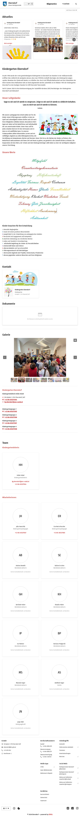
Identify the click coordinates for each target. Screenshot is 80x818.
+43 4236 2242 (7, 750)
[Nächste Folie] (74, 39)
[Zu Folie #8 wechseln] (65, 380)
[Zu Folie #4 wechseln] (36, 380)
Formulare (62, 750)
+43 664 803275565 (11, 411)
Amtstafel (62, 744)
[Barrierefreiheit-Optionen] (14, 808)
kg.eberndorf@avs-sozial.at (13, 402)
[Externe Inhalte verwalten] (19, 808)
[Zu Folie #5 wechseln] (43, 380)
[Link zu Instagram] (77, 808)
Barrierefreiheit (44, 794)
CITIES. (51, 814)
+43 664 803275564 (11, 400)
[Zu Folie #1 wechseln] (14, 380)
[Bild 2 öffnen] (40, 357)
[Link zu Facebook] (72, 808)
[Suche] (76, 4)
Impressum (43, 800)
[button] (40, 45)
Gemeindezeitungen (64, 753)
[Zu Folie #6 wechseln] (51, 380)
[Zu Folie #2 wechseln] (21, 380)
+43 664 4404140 (47, 757)
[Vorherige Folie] (4, 357)
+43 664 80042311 (47, 751)
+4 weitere (65, 4)
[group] (40, 39)
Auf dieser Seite (70, 10)
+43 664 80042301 (47, 746)
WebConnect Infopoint (46, 773)
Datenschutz (43, 797)
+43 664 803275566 (11, 417)
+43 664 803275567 (11, 423)
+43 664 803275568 (11, 429)
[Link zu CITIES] (68, 808)
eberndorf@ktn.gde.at (10, 747)
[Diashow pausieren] (75, 340)
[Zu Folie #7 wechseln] (58, 380)
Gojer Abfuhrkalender (46, 770)
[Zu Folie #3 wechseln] (28, 380)
